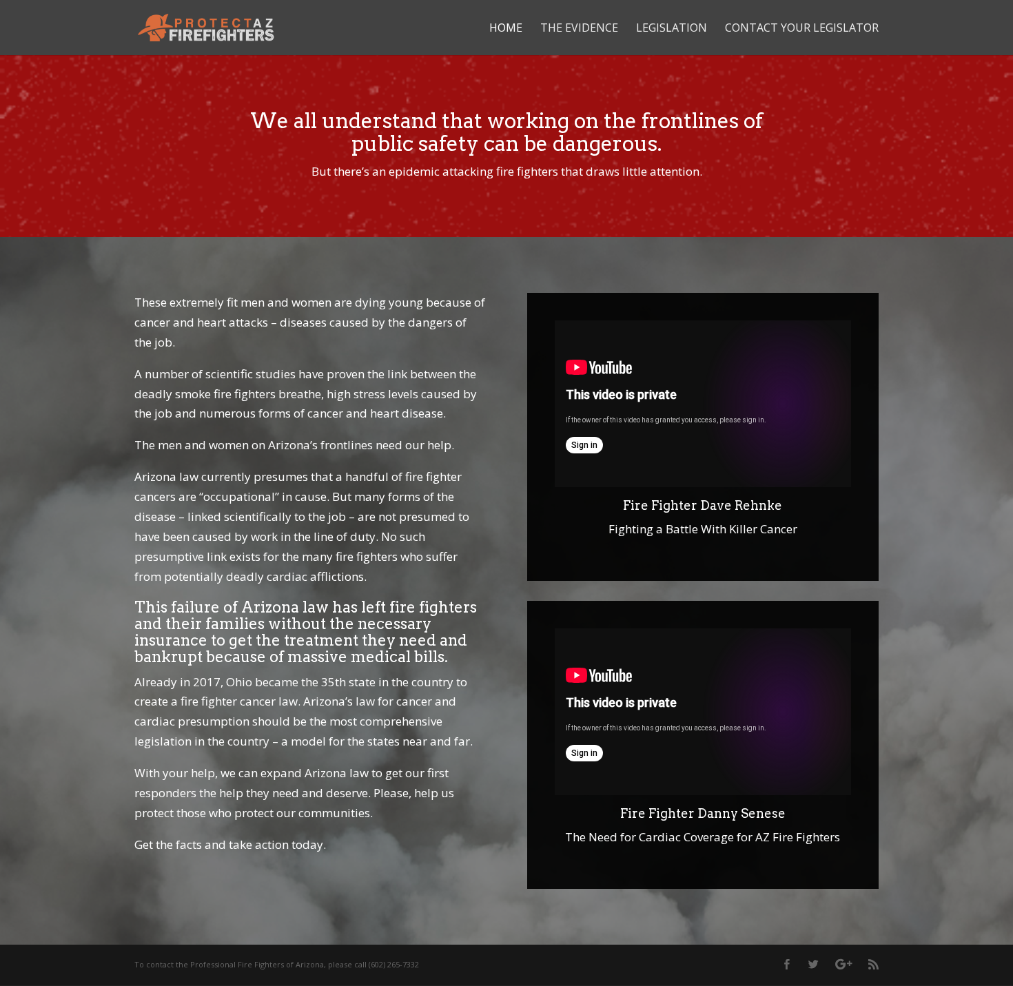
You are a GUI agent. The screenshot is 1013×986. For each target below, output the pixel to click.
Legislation (671, 29)
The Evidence (579, 29)
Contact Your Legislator (802, 29)
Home (505, 29)
